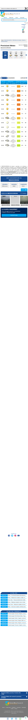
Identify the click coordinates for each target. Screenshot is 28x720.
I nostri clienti (8, 707)
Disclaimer (19, 707)
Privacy (16, 708)
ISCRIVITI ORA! (14, 215)
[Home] (10, 16)
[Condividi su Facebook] (8, 719)
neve (17, 17)
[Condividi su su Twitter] (12, 719)
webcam (11, 17)
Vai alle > (23, 193)
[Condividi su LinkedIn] (16, 719)
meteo (5, 17)
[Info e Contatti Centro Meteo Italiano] (18, 536)
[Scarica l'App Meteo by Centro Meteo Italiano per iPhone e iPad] (23, 32)
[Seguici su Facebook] (9, 536)
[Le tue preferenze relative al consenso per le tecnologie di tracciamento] (25, 717)
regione (22, 17)
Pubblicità (13, 707)
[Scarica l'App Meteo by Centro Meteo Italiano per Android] (23, 30)
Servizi (3, 707)
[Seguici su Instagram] (15, 536)
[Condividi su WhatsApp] (20, 719)
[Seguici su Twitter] (12, 536)
